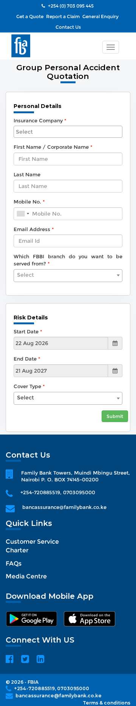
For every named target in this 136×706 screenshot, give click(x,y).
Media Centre (26, 576)
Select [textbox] (25, 397)
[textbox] (68, 275)
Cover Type (27, 386)
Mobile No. (27, 202)
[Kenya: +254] (22, 214)
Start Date (26, 331)
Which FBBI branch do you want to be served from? (68, 260)
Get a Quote (29, 16)
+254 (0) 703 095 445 (70, 6)
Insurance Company (38, 120)
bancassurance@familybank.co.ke (64, 507)
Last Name (27, 174)
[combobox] (68, 132)
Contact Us (68, 27)
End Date (25, 359)
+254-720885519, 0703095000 (57, 492)
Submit (115, 416)
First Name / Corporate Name (51, 147)
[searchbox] (68, 132)
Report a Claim (63, 16)
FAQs (14, 563)
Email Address (32, 229)
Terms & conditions (106, 703)
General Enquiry (100, 16)
